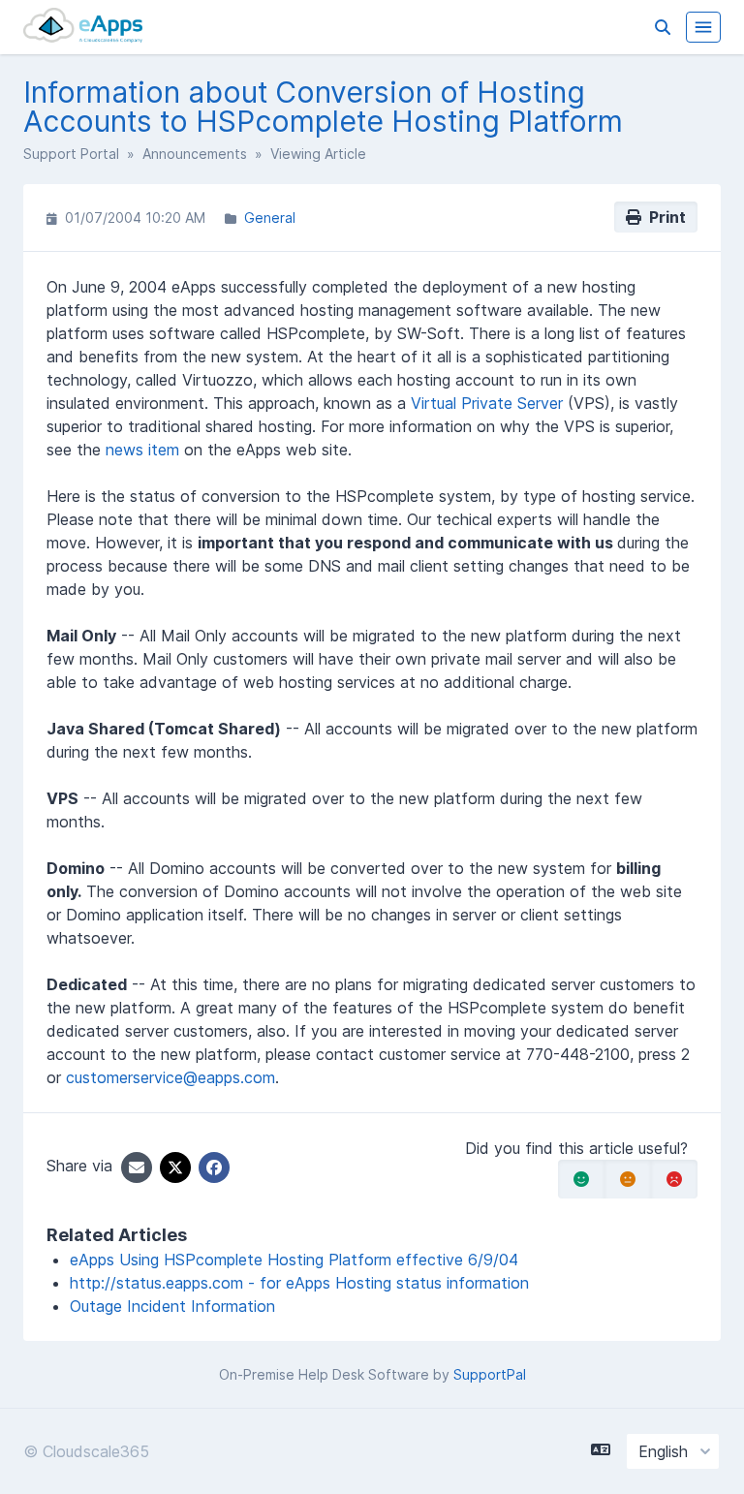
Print (663, 217)
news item (142, 449)
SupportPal (489, 1374)
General (269, 217)
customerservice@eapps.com (170, 1077)
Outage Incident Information (172, 1306)
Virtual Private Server (487, 403)
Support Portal (71, 153)
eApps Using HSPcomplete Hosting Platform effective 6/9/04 (294, 1259)
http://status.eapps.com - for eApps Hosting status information (299, 1282)
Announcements (194, 153)
